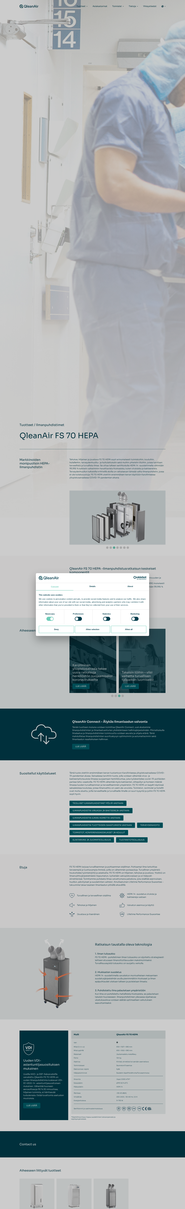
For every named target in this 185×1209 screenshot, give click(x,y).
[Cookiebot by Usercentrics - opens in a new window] (135, 578)
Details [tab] (92, 586)
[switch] (78, 619)
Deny (56, 629)
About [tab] (130, 586)
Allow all (129, 629)
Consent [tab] (55, 587)
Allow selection (92, 629)
